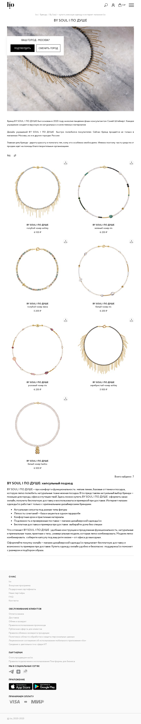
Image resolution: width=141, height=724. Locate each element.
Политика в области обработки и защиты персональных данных (42, 636)
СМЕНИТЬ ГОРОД (48, 48)
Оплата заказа (16, 614)
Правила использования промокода (27, 625)
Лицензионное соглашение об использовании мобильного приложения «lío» (47, 640)
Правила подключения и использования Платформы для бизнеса (42, 661)
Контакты (14, 600)
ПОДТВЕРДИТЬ (22, 48)
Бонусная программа (19, 585)
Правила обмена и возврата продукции (29, 633)
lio (10, 581)
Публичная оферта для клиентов (25, 629)
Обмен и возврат (17, 621)
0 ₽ (123, 5)
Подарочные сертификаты (22, 589)
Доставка (14, 617)
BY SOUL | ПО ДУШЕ (37, 225)
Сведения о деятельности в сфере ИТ (28, 644)
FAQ (11, 597)
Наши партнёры (17, 593)
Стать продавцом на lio (21, 657)
